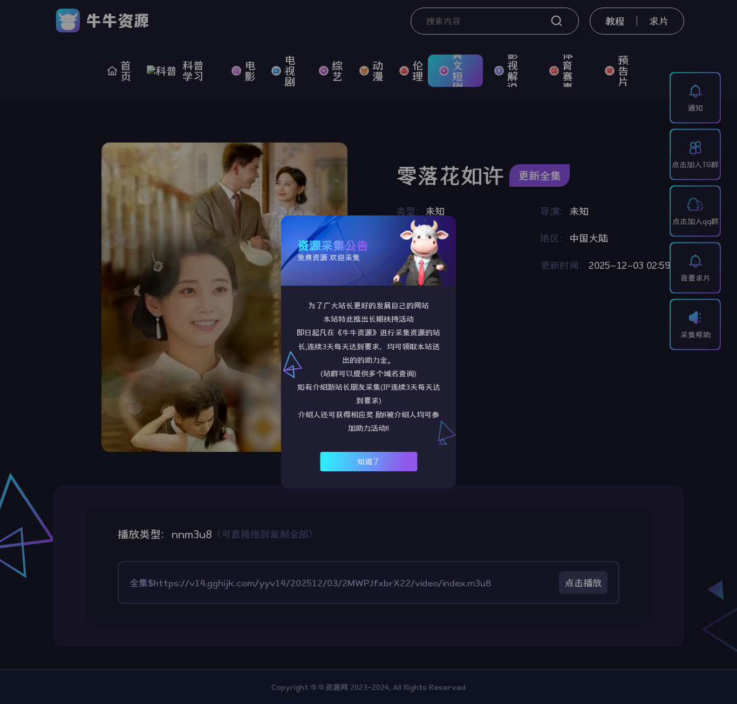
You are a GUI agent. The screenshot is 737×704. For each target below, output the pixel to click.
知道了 (368, 461)
